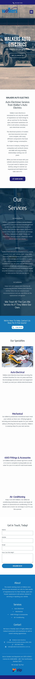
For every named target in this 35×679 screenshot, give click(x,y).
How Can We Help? (8, 552)
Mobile (4, 537)
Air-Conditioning (17, 496)
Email (3, 545)
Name (4, 530)
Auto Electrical (17, 372)
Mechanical (17, 413)
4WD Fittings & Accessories (17, 457)
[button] (31, 12)
